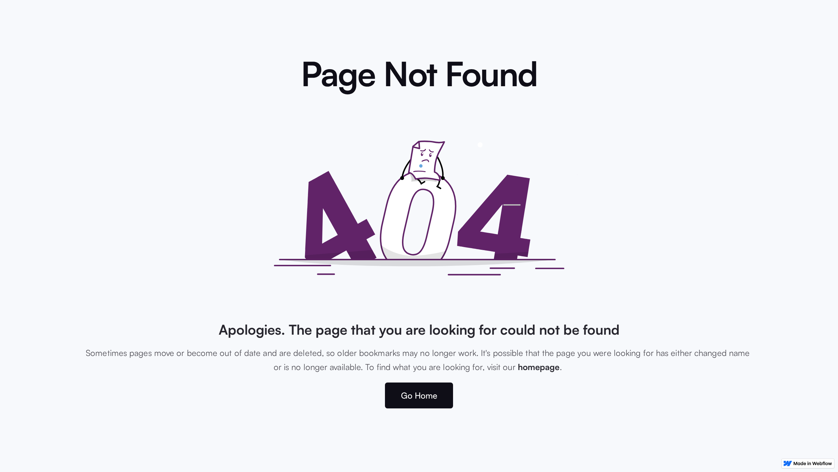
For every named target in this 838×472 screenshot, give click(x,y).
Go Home (419, 395)
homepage (539, 367)
